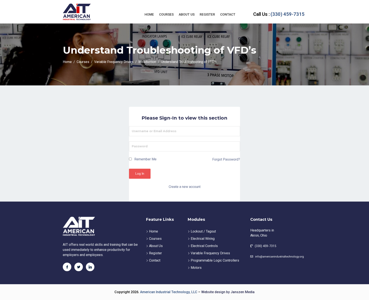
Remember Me (145, 159)
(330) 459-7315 (279, 14)
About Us (187, 14)
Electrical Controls (204, 246)
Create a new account (185, 187)
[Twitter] (78, 267)
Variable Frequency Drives (210, 253)
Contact (227, 14)
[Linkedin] (90, 267)
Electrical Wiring (203, 239)
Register (207, 14)
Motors (196, 268)
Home (149, 14)
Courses (166, 14)
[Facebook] (67, 267)
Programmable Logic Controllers (215, 260)
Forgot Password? (226, 159)
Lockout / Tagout (203, 231)
